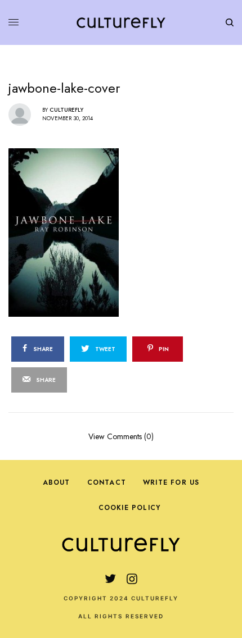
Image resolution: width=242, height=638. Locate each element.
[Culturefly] (121, 22)
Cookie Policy (129, 508)
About (56, 482)
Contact (106, 482)
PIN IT (127, 232)
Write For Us (171, 482)
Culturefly (66, 110)
